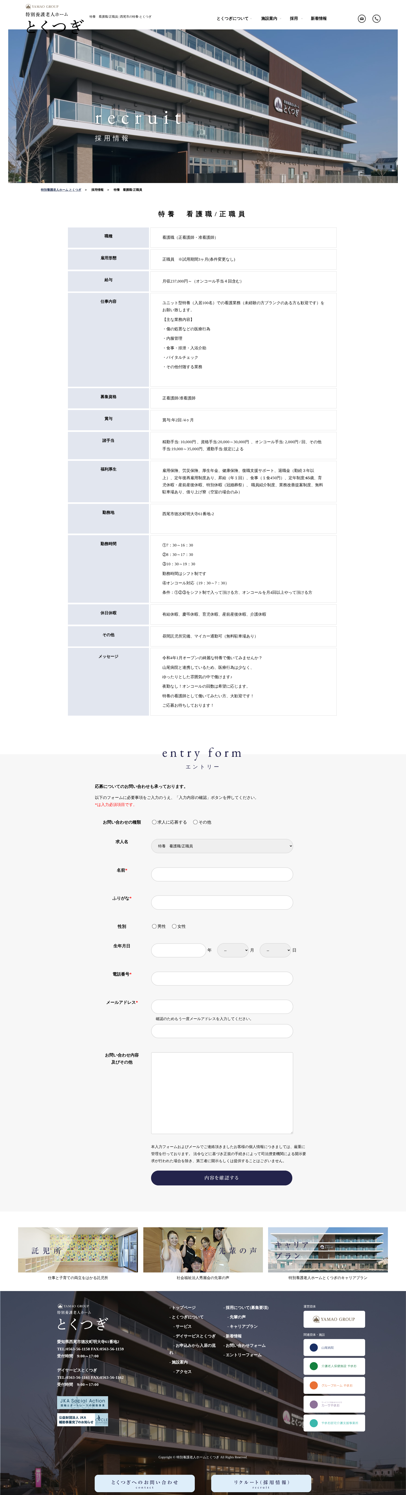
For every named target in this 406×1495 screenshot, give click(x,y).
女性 (181, 926)
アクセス (184, 1371)
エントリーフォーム (244, 1355)
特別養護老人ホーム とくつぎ (61, 189)
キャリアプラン (244, 1326)
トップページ (184, 1307)
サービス (184, 1326)
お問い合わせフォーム (246, 1345)
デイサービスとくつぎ (196, 1336)
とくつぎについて (188, 1317)
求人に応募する (174, 822)
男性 (163, 926)
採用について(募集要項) (247, 1307)
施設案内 (180, 1362)
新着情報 (319, 18)
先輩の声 (238, 1317)
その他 (205, 822)
